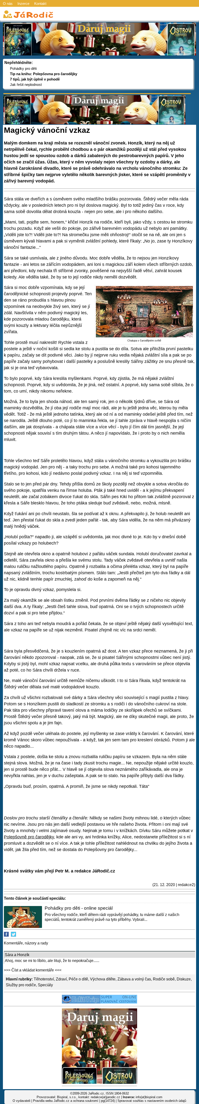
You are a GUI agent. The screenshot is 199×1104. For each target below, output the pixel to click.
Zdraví (61, 979)
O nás (8, 3)
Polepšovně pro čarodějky (29, 837)
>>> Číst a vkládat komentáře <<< (32, 970)
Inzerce (23, 3)
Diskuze (184, 979)
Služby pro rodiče (21, 985)
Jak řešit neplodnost (26, 84)
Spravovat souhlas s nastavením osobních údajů (151, 1101)
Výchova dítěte (103, 979)
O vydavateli (21, 1101)
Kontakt (40, 3)
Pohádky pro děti (23, 68)
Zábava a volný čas (134, 979)
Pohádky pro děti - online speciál (79, 908)
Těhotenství (44, 979)
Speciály (45, 985)
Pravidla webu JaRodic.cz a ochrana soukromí (65, 1101)
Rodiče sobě (164, 979)
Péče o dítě (78, 979)
